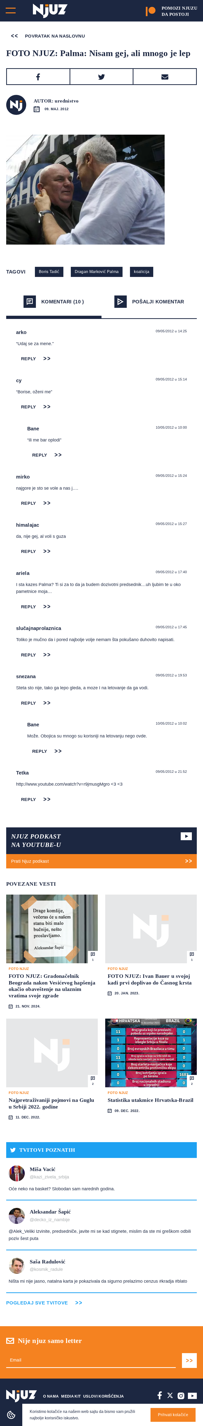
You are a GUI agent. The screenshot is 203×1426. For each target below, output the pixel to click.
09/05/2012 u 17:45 (171, 627)
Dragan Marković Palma (97, 272)
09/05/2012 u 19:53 (171, 675)
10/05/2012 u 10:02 (171, 723)
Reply (28, 358)
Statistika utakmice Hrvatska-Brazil (151, 1100)
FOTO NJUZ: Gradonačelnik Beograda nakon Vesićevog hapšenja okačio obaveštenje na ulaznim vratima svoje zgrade (52, 986)
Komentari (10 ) (62, 301)
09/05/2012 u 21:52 (171, 772)
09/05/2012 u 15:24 (171, 476)
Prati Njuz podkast (30, 861)
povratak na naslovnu (54, 36)
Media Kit (71, 1396)
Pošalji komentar (158, 301)
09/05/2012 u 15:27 (171, 524)
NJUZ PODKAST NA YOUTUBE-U (36, 840)
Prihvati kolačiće (173, 1415)
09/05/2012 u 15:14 (171, 379)
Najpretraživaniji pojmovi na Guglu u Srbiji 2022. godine (51, 1103)
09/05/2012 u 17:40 (171, 572)
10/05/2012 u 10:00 (171, 427)
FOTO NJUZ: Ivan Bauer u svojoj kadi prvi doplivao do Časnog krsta (150, 979)
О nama (51, 1396)
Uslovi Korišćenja (103, 1396)
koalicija (141, 272)
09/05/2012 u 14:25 (171, 331)
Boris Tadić (49, 272)
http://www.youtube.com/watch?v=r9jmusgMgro (63, 784)
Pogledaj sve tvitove (37, 1302)
